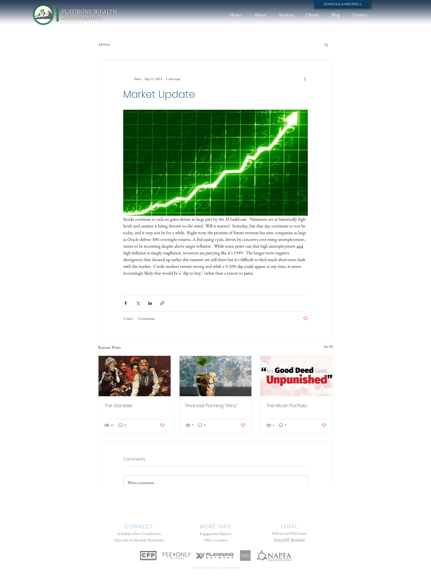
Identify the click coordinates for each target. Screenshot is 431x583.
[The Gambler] (135, 376)
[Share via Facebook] (125, 303)
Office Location (215, 540)
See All (328, 346)
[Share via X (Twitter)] (137, 303)
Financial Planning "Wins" (211, 405)
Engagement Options (215, 533)
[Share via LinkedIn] (150, 303)
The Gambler (119, 405)
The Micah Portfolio (286, 405)
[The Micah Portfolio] (296, 376)
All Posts (104, 44)
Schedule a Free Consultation (139, 533)
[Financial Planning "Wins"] (216, 376)
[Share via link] (162, 303)
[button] (326, 45)
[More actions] (305, 79)
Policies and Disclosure (289, 533)
